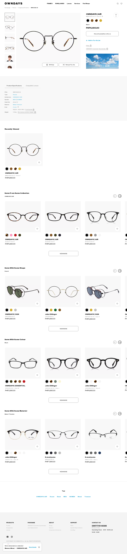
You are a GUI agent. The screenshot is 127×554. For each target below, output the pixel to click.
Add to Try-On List (94, 40)
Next (119, 196)
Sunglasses (9, 527)
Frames (8, 525)
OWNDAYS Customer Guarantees (96, 48)
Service (51, 527)
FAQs (87, 45)
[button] (32, 40)
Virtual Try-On (70, 64)
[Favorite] (121, 3)
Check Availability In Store (102, 34)
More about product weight (26, 112)
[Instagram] (12, 537)
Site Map (72, 530)
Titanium (19, 104)
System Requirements (76, 527)
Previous (114, 196)
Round (15, 94)
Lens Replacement (33, 527)
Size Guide (28, 109)
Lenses (8, 530)
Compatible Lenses (32, 85)
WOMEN (19, 99)
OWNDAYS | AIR (17, 97)
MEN (14, 99)
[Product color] (88, 20)
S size (15, 107)
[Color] (7, 169)
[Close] (39, 547)
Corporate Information (55, 530)
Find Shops (86, 3)
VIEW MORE (63, 253)
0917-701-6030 (99, 525)
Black (59, 496)
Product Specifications (14, 85)
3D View (51, 64)
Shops (50, 525)
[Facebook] (7, 537)
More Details (32, 547)
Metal (14, 104)
